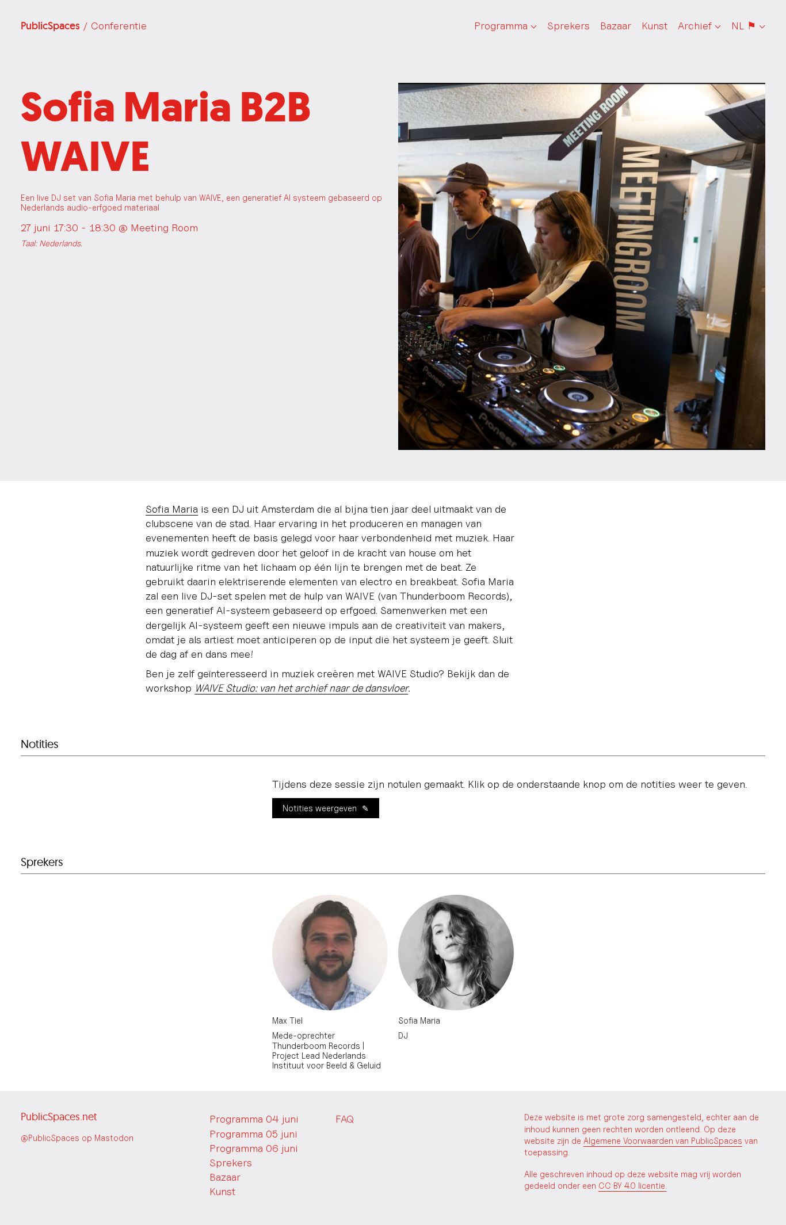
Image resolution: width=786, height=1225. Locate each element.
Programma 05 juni (253, 1134)
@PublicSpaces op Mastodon (77, 1138)
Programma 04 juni (254, 1119)
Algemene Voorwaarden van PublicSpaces (662, 1141)
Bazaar (615, 26)
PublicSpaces (84, 26)
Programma (501, 26)
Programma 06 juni (253, 1148)
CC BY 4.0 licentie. (632, 1185)
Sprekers (568, 26)
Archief (695, 26)
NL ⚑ (743, 26)
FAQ (344, 1119)
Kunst (654, 26)
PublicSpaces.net (59, 1116)
